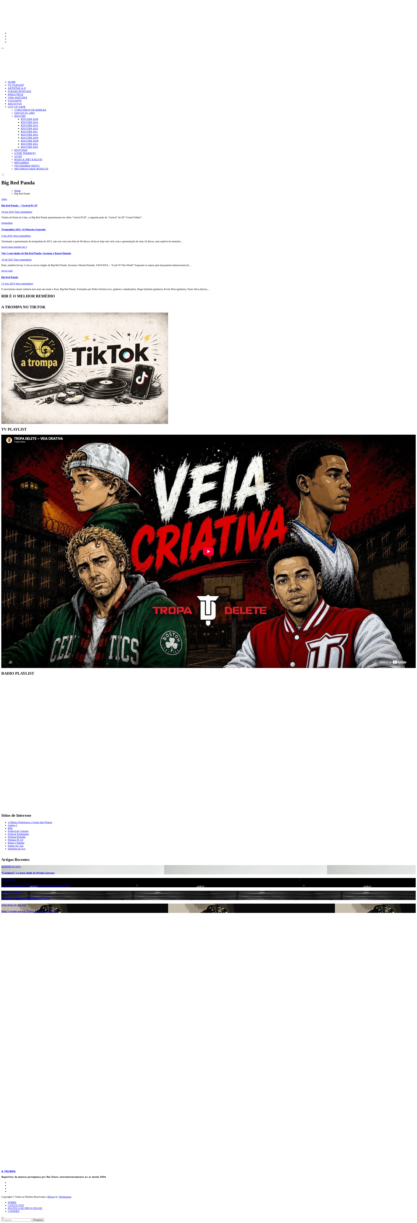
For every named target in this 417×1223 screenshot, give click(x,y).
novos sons (7, 247)
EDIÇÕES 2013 (29, 125)
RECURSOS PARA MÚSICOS (31, 168)
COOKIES (13, 1211)
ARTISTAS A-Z (17, 88)
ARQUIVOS (15, 103)
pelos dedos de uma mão (14, 905)
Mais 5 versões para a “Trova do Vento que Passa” (29, 911)
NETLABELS (21, 162)
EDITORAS (20, 150)
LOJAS (18, 156)
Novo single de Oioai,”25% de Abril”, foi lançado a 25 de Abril (35, 885)
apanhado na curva (11, 866)
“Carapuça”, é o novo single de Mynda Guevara (27, 872)
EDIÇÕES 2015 (29, 147)
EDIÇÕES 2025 (29, 119)
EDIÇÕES (20, 116)
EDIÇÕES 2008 (29, 141)
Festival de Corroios (18, 831)
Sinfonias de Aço (16, 848)
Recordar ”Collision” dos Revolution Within (25, 898)
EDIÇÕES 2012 (29, 128)
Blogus (51, 1196)
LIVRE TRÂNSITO (25, 153)
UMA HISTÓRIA (17, 97)
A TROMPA (47, 13)
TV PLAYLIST (16, 85)
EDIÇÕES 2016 (29, 144)
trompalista (7, 223)
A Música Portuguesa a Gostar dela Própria (30, 822)
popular (17, 247)
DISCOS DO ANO (24, 113)
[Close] (2, 1217)
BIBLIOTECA (15, 94)
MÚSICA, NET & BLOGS (28, 159)
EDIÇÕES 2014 (29, 122)
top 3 (24, 247)
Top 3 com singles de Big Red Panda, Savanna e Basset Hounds (36, 253)
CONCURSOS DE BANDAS (30, 110)
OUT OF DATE (16, 106)
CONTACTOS (16, 1205)
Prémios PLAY (16, 840)
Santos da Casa (15, 845)
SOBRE (12, 1202)
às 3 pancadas (8, 879)
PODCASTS (15, 100)
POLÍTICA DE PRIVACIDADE (25, 1208)
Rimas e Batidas (16, 842)
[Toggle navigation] (2, 48)
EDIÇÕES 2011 (29, 131)
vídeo (4, 199)
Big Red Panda (9, 277)
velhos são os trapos (11, 892)
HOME (11, 82)
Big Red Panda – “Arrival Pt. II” (19, 205)
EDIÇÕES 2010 (29, 134)
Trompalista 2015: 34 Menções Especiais (23, 229)
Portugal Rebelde (17, 837)
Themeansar (65, 1196)
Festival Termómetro (18, 834)
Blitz (10, 828)
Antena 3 (12, 825)
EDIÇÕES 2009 (29, 137)
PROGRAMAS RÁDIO (27, 165)
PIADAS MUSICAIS (19, 91)
